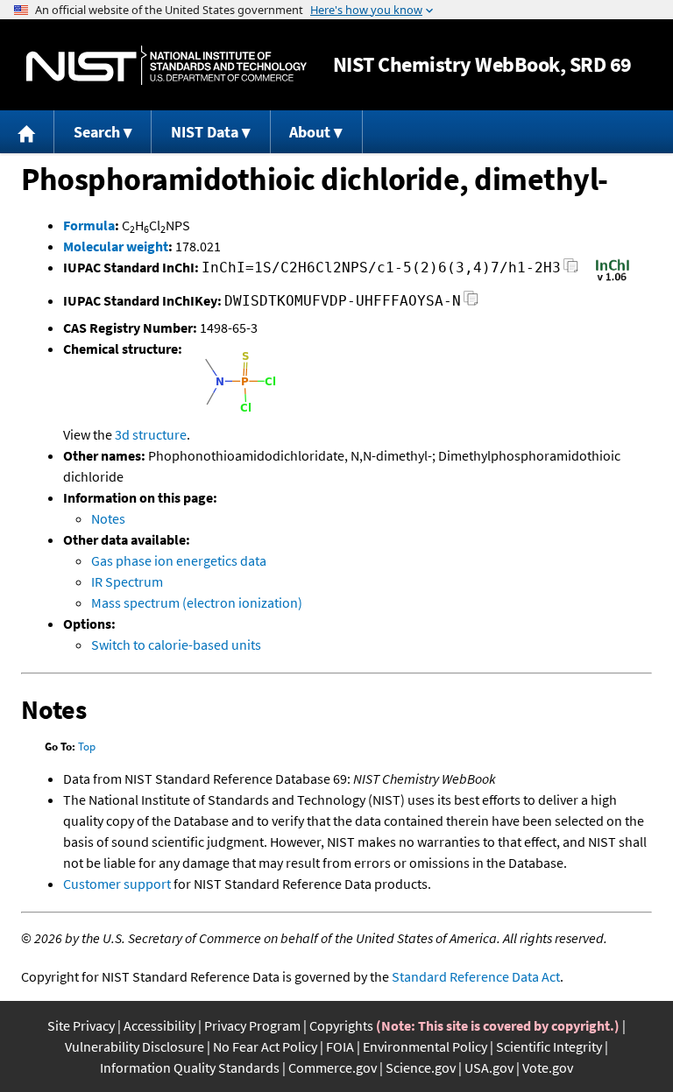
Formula (89, 225)
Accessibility (159, 1025)
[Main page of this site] (27, 131)
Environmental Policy (425, 1046)
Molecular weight (115, 246)
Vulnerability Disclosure (134, 1046)
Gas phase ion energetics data (178, 560)
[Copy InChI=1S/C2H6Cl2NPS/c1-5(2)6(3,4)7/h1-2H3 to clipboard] (570, 270)
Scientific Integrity (549, 1046)
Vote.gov (547, 1067)
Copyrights (341, 1025)
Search (97, 132)
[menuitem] (27, 131)
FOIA (340, 1046)
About (309, 132)
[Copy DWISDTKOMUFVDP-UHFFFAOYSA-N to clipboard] (471, 303)
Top (87, 746)
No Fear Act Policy (265, 1046)
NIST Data (204, 132)
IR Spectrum (127, 581)
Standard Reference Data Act (476, 976)
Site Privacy (81, 1025)
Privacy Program (252, 1025)
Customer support (117, 883)
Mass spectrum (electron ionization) (196, 602)
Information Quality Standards (190, 1067)
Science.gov (421, 1067)
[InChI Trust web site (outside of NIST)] (612, 279)
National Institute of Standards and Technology (166, 65)
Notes (108, 518)
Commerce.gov (332, 1067)
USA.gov (489, 1067)
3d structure (151, 434)
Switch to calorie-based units (176, 644)
